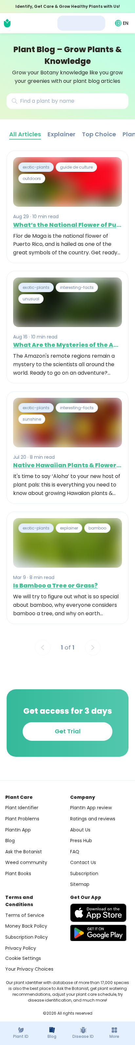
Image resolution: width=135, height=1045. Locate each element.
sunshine (32, 419)
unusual (31, 299)
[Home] (7, 23)
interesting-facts (77, 287)
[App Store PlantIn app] (98, 912)
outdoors (32, 179)
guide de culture (76, 167)
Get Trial (68, 731)
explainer (69, 528)
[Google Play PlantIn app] (98, 933)
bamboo (97, 528)
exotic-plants (36, 167)
